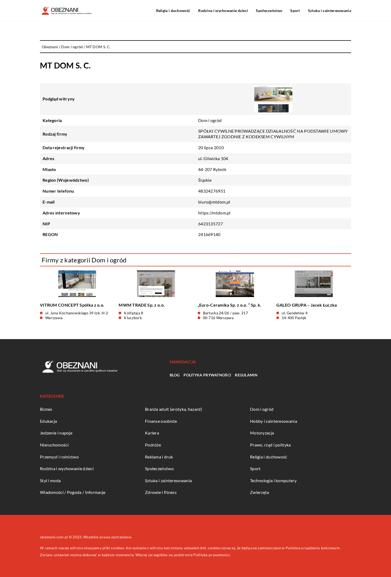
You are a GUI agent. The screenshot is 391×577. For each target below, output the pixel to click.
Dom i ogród (210, 120)
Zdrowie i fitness (161, 492)
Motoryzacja (262, 432)
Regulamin (246, 375)
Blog (175, 375)
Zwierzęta (259, 492)
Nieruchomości (54, 444)
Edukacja (48, 421)
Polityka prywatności (207, 375)
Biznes (46, 409)
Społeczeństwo (269, 10)
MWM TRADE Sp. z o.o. (142, 304)
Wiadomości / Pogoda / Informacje (73, 492)
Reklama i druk (159, 456)
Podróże (153, 444)
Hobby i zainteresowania (273, 421)
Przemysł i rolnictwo (59, 456)
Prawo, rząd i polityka (270, 444)
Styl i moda (50, 480)
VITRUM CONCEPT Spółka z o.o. (72, 304)
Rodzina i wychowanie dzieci (223, 10)
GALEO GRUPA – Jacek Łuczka (306, 304)
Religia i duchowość (173, 10)
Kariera (152, 432)
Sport (295, 10)
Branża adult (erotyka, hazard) (173, 409)
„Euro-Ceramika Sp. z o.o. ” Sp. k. (229, 304)
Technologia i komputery (273, 480)
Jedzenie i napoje (56, 432)
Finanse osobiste (161, 421)
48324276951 (211, 190)
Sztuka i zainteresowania (329, 10)
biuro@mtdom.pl (214, 201)
